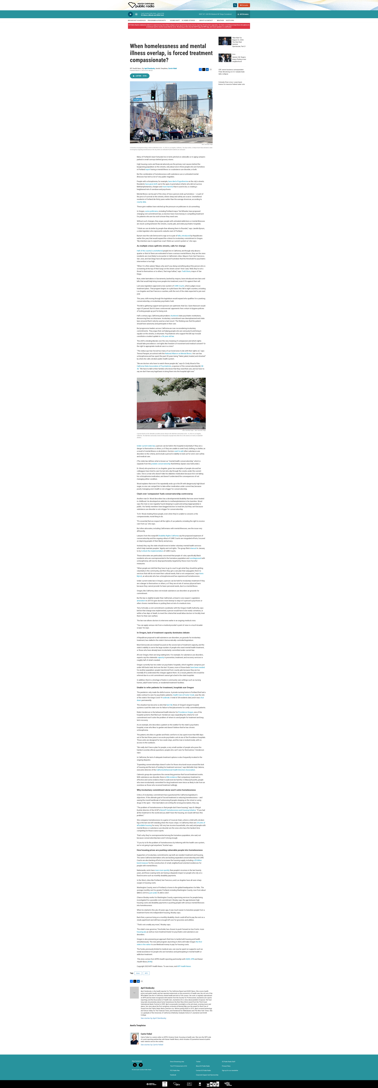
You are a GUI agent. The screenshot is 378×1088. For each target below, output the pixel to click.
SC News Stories (188, 20)
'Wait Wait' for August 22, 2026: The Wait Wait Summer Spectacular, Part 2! (239, 42)
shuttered (174, 316)
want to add (178, 451)
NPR (146, 973)
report (147, 169)
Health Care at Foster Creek (183, 695)
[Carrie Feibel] (134, 1038)
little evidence (171, 777)
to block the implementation (152, 551)
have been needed (197, 667)
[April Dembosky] (134, 993)
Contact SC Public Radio (203, 1070)
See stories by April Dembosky (153, 1018)
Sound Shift (175, 20)
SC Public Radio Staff (228, 1061)
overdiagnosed (195, 558)
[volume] (136, 14)
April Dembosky (149, 68)
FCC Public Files (175, 1070)
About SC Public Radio (203, 1066)
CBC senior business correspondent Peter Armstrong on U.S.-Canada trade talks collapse (232, 72)
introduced (186, 236)
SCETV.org (230, 20)
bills (179, 236)
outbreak (166, 698)
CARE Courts (179, 286)
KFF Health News (184, 966)
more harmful (167, 187)
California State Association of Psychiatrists (154, 366)
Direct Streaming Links (177, 1061)
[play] (130, 14)
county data (141, 202)
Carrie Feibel (172, 68)
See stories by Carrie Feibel (152, 1044)
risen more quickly (162, 870)
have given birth (151, 184)
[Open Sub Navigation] (167, 20)
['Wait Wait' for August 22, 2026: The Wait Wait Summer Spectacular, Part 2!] (225, 41)
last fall (169, 705)
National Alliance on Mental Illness (178, 353)
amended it (141, 601)
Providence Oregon (185, 712)
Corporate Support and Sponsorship (207, 1075)
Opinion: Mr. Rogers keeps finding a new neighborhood (239, 59)
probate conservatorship (160, 464)
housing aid (141, 932)
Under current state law (146, 446)
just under (153, 893)
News (138, 973)
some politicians (151, 211)
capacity (161, 657)
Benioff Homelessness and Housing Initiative (178, 810)
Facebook (173, 1075)
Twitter (198, 1061)
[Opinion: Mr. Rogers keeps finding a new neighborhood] (225, 58)
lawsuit (194, 548)
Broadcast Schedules (137, 20)
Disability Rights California (168, 536)
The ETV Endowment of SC (178, 1066)
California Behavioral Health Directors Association (175, 770)
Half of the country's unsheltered (150, 251)
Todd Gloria (186, 271)
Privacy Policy (226, 1066)
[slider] (139, 14)
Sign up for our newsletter (230, 1070)
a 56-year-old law (167, 336)
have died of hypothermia (178, 181)
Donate (245, 5)
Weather (220, 20)
